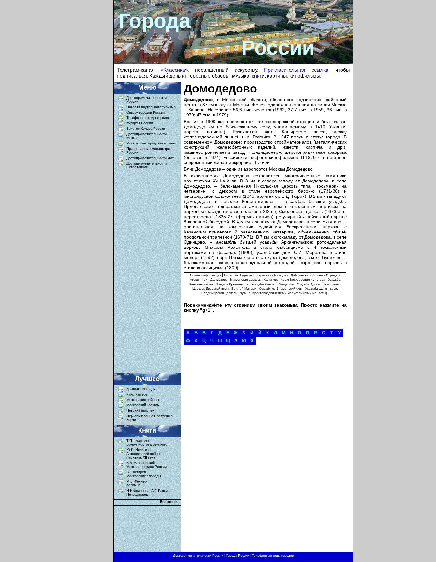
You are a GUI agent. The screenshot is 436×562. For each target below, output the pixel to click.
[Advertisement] (143, 269)
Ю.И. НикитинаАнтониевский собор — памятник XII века (145, 453)
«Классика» (174, 70)
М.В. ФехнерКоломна (136, 483)
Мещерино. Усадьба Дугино (300, 284)
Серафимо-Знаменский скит (281, 288)
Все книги (168, 502)
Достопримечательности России (198, 555)
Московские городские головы (151, 143)
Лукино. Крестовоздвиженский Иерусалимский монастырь (284, 293)
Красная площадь (140, 389)
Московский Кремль (142, 405)
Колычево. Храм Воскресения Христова (294, 279)
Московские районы (142, 400)
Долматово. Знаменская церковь (235, 279)
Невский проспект (141, 410)
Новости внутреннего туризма (151, 107)
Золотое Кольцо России (145, 128)
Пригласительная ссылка (296, 70)
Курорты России (139, 123)
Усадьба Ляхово (264, 284)
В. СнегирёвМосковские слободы (143, 474)
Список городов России (145, 112)
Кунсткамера (136, 394)
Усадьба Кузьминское (232, 284)
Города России (237, 555)
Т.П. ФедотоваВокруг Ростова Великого (146, 442)
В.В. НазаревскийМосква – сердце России (146, 465)
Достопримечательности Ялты (151, 158)
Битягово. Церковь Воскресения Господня (256, 275)
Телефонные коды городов (148, 118)
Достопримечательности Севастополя (146, 165)
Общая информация (205, 275)
